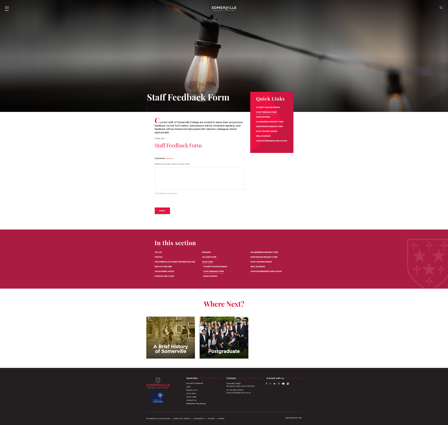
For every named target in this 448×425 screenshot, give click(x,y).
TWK (300, 418)
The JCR (158, 252)
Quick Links (270, 99)
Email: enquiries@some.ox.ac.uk (238, 393)
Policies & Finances (194, 383)
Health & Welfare (163, 267)
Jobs (188, 386)
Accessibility (199, 418)
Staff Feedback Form (266, 112)
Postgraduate (224, 338)
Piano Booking (263, 117)
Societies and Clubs (164, 276)
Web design (290, 418)
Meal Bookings (263, 136)
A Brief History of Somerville (170, 338)
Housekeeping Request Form (270, 122)
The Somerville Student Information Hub (175, 262)
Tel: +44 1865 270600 (234, 390)
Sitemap (221, 418)
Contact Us (191, 400)
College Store (209, 257)
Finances (206, 252)
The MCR (158, 257)
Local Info (191, 393)
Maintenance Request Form (269, 126)
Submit (162, 210)
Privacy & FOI (191, 390)
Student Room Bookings (268, 107)
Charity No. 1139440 (181, 418)
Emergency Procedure (196, 403)
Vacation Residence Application (271, 141)
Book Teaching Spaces (266, 131)
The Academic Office (164, 271)
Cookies (211, 418)
